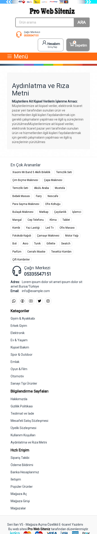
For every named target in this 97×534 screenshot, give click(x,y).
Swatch (65, 243)
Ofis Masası (67, 227)
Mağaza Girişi (20, 501)
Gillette (50, 243)
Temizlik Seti (64, 172)
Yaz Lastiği (33, 227)
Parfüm (16, 251)
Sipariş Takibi (20, 458)
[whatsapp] (14, 301)
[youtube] (31, 301)
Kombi (16, 227)
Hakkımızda (19, 399)
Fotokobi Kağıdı (21, 235)
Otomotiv (17, 376)
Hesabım (53, 45)
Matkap (43, 212)
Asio (25, 243)
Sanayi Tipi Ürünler (24, 383)
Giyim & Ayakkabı (23, 318)
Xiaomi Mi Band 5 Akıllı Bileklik (31, 172)
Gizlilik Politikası (22, 406)
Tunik (37, 243)
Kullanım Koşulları (23, 435)
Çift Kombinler (21, 259)
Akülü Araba (41, 188)
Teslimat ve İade (22, 413)
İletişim (16, 479)
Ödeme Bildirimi (22, 465)
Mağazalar (18, 508)
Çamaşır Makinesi (48, 235)
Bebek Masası (21, 196)
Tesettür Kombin (61, 251)
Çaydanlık (60, 212)
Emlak (15, 362)
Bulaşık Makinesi (22, 212)
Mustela (60, 188)
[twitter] (39, 301)
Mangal (17, 219)
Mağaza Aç (19, 494)
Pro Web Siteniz (39, 529)
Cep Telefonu (36, 219)
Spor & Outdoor (21, 354)
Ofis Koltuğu (52, 204)
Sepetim (80, 44)
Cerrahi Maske (36, 251)
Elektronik (18, 333)
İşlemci (76, 212)
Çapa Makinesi (53, 180)
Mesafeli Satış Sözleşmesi (29, 421)
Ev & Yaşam (19, 340)
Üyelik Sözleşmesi (23, 428)
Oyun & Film (19, 369)
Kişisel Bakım (20, 347)
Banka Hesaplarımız (25, 472)
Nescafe (53, 196)
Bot (14, 243)
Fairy (39, 196)
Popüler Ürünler (22, 486)
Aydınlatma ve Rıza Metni (29, 442)
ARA (82, 22)
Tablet (66, 219)
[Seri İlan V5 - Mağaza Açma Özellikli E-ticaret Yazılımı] (52, 11)
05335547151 (31, 35)
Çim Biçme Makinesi (25, 180)
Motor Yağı (72, 235)
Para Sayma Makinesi (25, 204)
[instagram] (48, 301)
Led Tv (50, 227)
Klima (53, 219)
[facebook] (22, 301)
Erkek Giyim (19, 325)
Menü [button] (20, 56)
